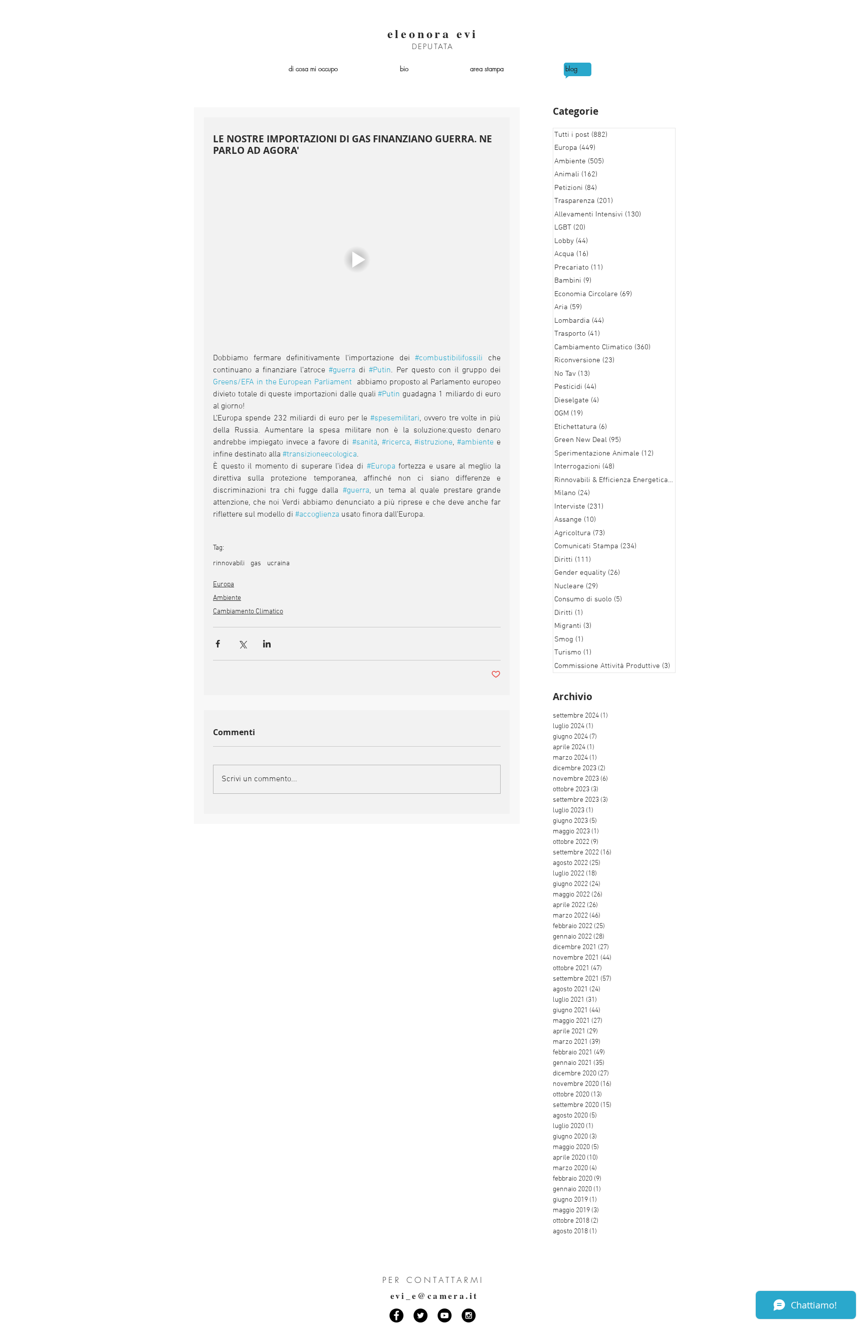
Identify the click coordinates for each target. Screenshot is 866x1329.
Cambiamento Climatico (248, 611)
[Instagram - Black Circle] (469, 1315)
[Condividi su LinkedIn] (267, 643)
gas (256, 563)
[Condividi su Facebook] (218, 643)
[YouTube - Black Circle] (445, 1315)
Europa (223, 584)
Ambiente (227, 598)
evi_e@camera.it (434, 1295)
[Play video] (357, 259)
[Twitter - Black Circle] (420, 1315)
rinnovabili (229, 563)
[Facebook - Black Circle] (396, 1315)
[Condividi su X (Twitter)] (242, 643)
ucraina (278, 563)
